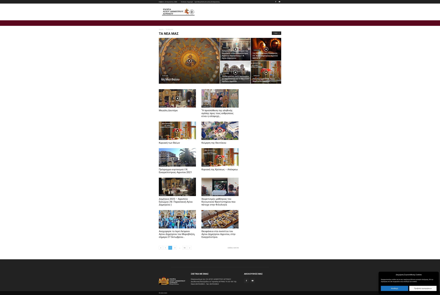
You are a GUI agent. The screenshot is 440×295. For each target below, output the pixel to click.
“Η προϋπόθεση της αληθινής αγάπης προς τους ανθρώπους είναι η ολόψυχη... (217, 113)
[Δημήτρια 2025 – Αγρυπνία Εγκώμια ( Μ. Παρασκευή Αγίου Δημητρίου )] (177, 187)
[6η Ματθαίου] (189, 64)
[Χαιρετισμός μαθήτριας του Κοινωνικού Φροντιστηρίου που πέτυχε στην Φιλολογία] (220, 187)
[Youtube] (279, 1)
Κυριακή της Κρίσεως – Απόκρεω (219, 169)
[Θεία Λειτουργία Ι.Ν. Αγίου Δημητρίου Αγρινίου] (266, 72)
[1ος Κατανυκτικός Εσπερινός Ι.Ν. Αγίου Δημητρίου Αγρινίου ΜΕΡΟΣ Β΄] (266, 49)
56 (184, 248)
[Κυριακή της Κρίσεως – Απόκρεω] (220, 157)
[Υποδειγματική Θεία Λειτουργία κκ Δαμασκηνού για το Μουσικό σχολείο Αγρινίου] (235, 72)
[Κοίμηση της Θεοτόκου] (220, 131)
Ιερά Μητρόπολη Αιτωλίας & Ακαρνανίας (207, 2)
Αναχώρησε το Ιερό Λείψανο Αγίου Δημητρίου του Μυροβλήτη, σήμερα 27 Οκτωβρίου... (177, 234)
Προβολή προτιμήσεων (423, 288)
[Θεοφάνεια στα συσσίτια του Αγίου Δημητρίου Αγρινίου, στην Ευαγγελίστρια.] (220, 219)
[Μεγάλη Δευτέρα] (177, 98)
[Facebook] (275, 1)
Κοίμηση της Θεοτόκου (213, 142)
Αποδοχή (394, 288)
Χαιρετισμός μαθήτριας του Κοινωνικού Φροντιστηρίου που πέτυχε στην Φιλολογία (218, 202)
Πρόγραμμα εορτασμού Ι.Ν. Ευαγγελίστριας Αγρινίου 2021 (175, 171)
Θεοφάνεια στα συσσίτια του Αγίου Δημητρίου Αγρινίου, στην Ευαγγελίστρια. (218, 234)
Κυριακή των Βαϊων (169, 142)
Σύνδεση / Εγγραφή (187, 2)
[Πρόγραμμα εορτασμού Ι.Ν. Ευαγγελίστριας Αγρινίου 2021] (177, 157)
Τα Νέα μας (165, 75)
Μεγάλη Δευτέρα (168, 110)
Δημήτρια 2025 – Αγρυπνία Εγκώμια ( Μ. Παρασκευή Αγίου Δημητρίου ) (176, 202)
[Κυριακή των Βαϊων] (177, 131)
